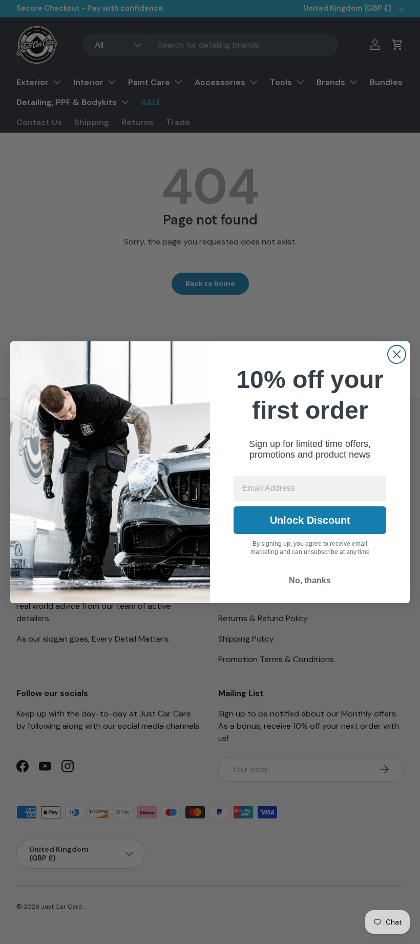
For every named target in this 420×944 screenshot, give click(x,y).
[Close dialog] (397, 354)
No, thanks (310, 580)
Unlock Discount (310, 520)
